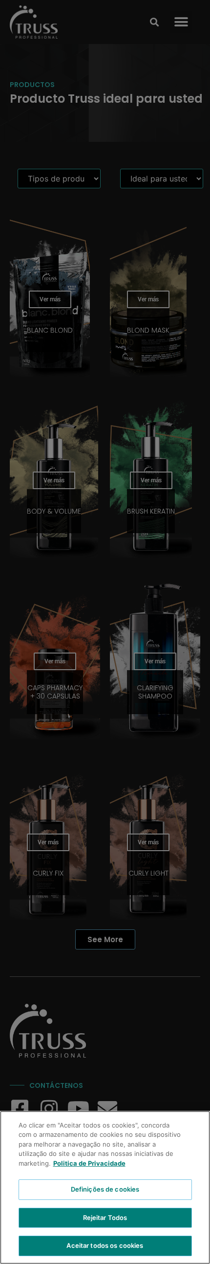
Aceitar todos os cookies (104, 1245)
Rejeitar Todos (105, 1217)
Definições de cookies (105, 1189)
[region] (105, 1187)
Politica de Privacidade (89, 1163)
